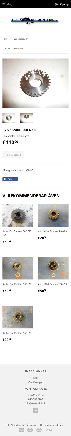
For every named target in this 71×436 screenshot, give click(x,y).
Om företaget (35, 382)
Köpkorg (64, 4)
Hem (4, 38)
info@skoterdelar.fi (35, 403)
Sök (35, 377)
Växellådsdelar (21, 38)
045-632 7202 (35, 399)
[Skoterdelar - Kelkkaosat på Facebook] (35, 411)
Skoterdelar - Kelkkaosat (25, 424)
